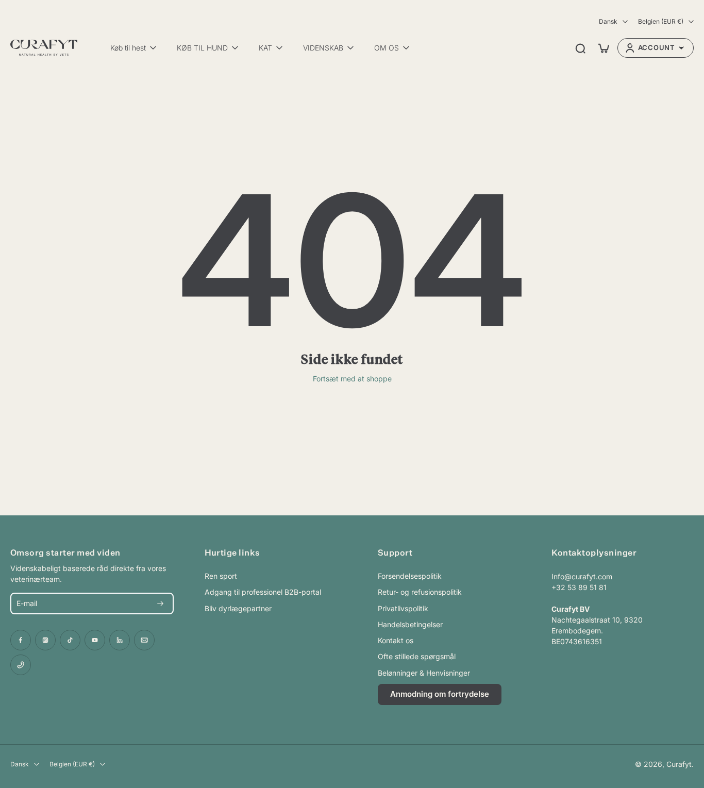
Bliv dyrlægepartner (238, 608)
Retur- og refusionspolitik (420, 592)
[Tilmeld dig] (160, 603)
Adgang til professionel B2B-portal (263, 592)
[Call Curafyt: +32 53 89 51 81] (20, 665)
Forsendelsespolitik (410, 576)
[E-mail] (144, 640)
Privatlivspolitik (403, 608)
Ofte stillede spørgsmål (417, 656)
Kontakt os (395, 640)
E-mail (26, 603)
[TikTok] (70, 640)
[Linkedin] (119, 640)
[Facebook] (20, 640)
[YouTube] (95, 640)
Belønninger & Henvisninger (424, 672)
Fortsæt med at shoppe (352, 378)
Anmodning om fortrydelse (439, 694)
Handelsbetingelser (410, 624)
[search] (580, 48)
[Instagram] (45, 640)
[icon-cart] (603, 48)
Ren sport (221, 576)
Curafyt (679, 764)
